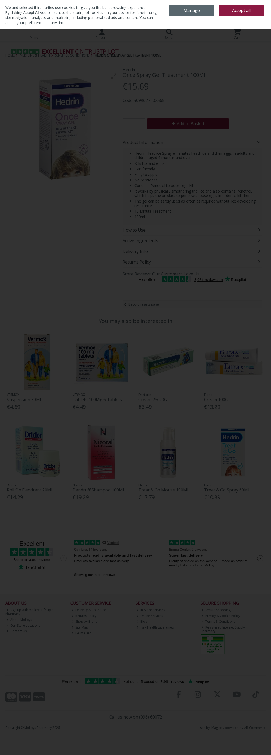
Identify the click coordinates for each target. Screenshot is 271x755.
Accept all (241, 10)
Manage (191, 10)
